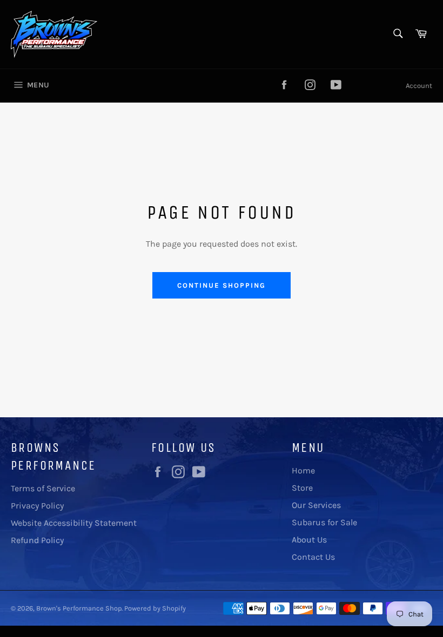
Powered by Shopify (155, 608)
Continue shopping (221, 285)
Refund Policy (37, 540)
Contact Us (313, 557)
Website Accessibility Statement (74, 523)
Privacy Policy (37, 505)
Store (302, 488)
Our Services (316, 505)
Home (303, 470)
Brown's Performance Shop (79, 608)
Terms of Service (43, 488)
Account (419, 86)
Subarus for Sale (324, 522)
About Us (309, 539)
